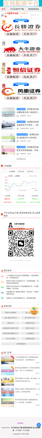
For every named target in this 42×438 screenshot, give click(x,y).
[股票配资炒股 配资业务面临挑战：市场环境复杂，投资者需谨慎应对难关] (8, 150)
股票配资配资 (30, 338)
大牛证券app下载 (17, 9)
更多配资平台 (34, 15)
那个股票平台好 (30, 318)
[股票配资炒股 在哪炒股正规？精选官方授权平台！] (8, 112)
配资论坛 (11, 323)
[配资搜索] (38, 3)
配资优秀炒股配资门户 (10, 333)
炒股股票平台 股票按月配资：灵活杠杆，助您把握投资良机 (22, 293)
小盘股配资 (30, 333)
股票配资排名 (30, 323)
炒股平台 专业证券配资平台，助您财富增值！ (21, 298)
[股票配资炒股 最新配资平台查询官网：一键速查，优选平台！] (8, 137)
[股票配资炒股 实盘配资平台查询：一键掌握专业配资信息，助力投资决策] (8, 125)
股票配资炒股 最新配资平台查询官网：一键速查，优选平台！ (28, 137)
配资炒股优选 (34, 9)
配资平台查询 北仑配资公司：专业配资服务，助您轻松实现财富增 (22, 282)
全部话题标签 (21, 344)
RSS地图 (18, 430)
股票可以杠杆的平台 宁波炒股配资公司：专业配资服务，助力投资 (22, 287)
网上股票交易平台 (11, 318)
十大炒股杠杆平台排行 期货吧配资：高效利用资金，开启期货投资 (22, 276)
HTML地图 (25, 430)
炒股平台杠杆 (30, 328)
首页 (3, 9)
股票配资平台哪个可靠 (10, 328)
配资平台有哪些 (10, 312)
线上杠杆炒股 (10, 338)
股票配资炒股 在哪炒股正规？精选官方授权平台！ (28, 112)
